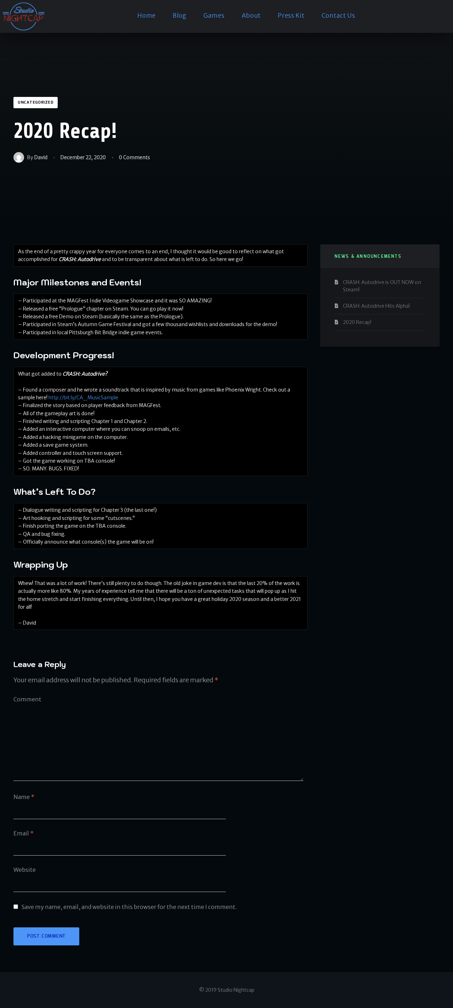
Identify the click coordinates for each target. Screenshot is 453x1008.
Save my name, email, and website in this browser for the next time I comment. (129, 906)
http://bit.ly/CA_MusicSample (83, 397)
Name (23, 796)
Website (24, 869)
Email (23, 833)
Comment (27, 699)
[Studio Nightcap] (23, 16)
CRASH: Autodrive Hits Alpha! (376, 306)
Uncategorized (35, 102)
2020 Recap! (357, 322)
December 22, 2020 (83, 157)
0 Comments (134, 157)
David (40, 157)
